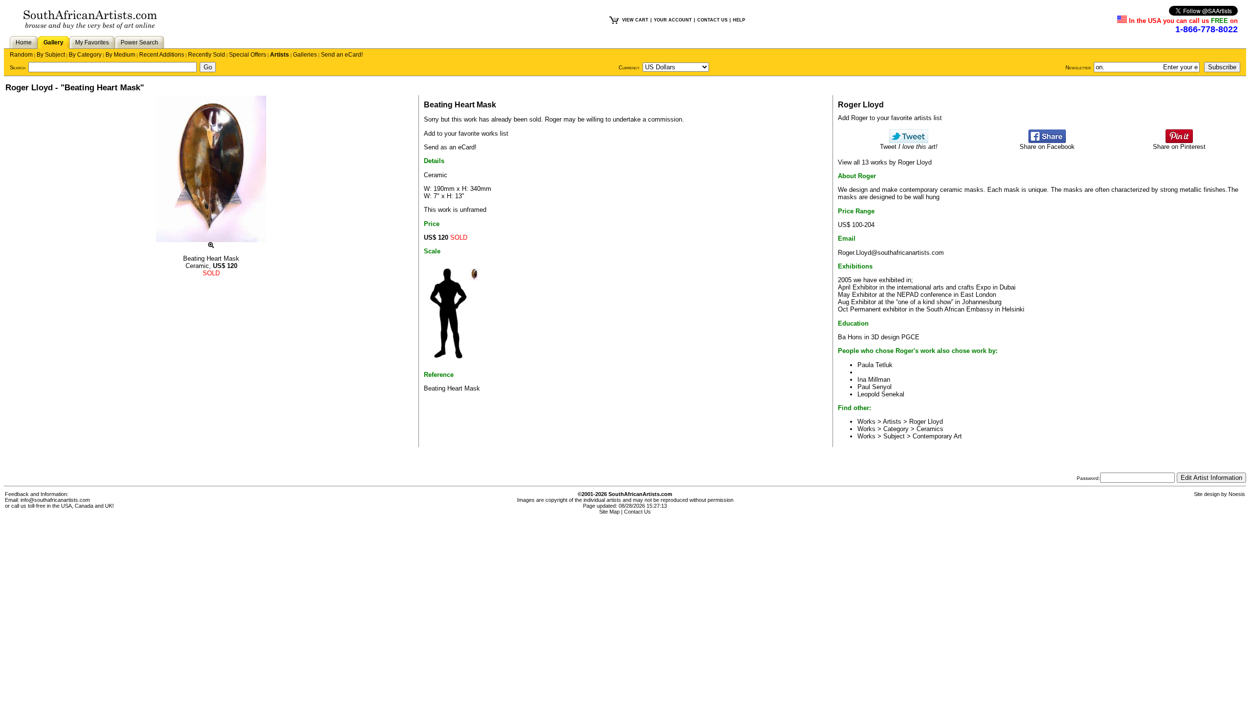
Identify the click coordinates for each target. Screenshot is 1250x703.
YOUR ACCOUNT (673, 20)
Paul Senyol (874, 387)
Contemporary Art (937, 436)
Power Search (139, 42)
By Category (85, 54)
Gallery (53, 42)
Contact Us (637, 512)
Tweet (909, 146)
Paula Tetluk (875, 365)
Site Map (609, 512)
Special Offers (247, 54)
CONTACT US (712, 20)
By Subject (51, 54)
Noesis (1237, 494)
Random (21, 54)
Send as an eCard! (450, 147)
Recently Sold (206, 54)
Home (24, 42)
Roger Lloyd (926, 421)
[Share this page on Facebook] (1047, 141)
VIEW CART (635, 20)
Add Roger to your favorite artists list (890, 118)
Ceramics (930, 429)
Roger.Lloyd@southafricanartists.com (891, 252)
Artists (279, 54)
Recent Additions (161, 54)
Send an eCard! (342, 54)
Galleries (305, 54)
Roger (553, 119)
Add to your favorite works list (466, 133)
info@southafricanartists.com (55, 500)
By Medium (120, 54)
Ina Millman (873, 379)
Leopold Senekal (880, 394)
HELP (739, 20)
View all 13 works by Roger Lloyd (885, 162)
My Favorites (92, 42)
